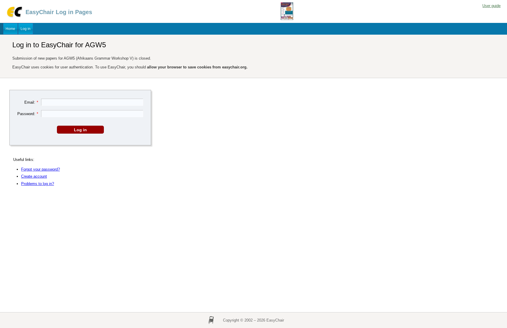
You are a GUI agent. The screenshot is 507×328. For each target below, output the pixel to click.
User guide (491, 6)
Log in (26, 29)
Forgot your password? (40, 169)
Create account (34, 176)
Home (10, 29)
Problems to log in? (37, 183)
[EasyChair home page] (14, 16)
